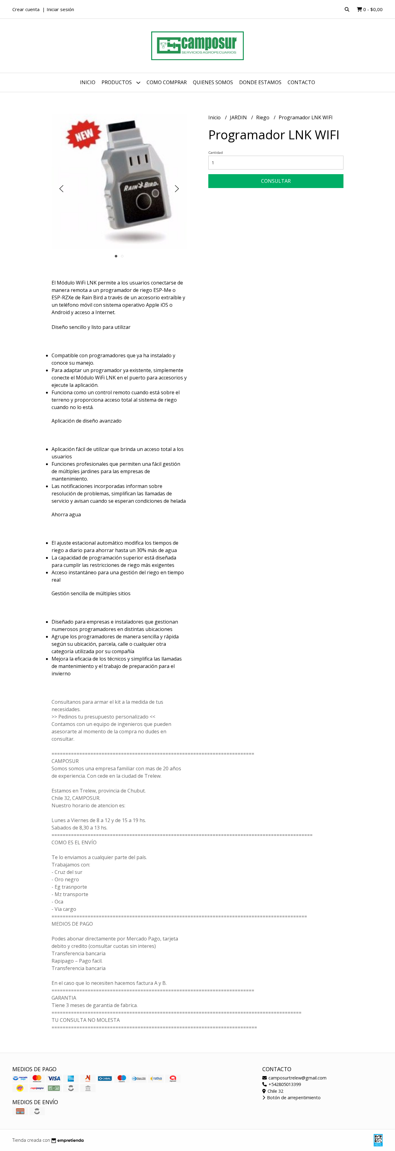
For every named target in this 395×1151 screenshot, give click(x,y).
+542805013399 (284, 1084)
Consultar (276, 181)
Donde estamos (260, 82)
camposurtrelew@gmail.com (296, 1078)
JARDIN (239, 117)
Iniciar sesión (60, 9)
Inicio (87, 82)
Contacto (301, 82)
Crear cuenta (26, 9)
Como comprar (167, 82)
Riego (263, 117)
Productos (117, 82)
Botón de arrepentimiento (293, 1097)
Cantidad (215, 152)
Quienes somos (213, 82)
